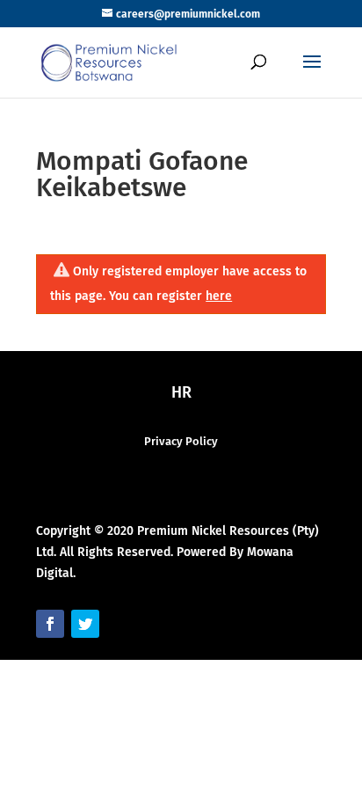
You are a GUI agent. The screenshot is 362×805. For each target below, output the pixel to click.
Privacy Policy (181, 441)
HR (181, 392)
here (219, 296)
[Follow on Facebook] (50, 624)
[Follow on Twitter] (85, 624)
